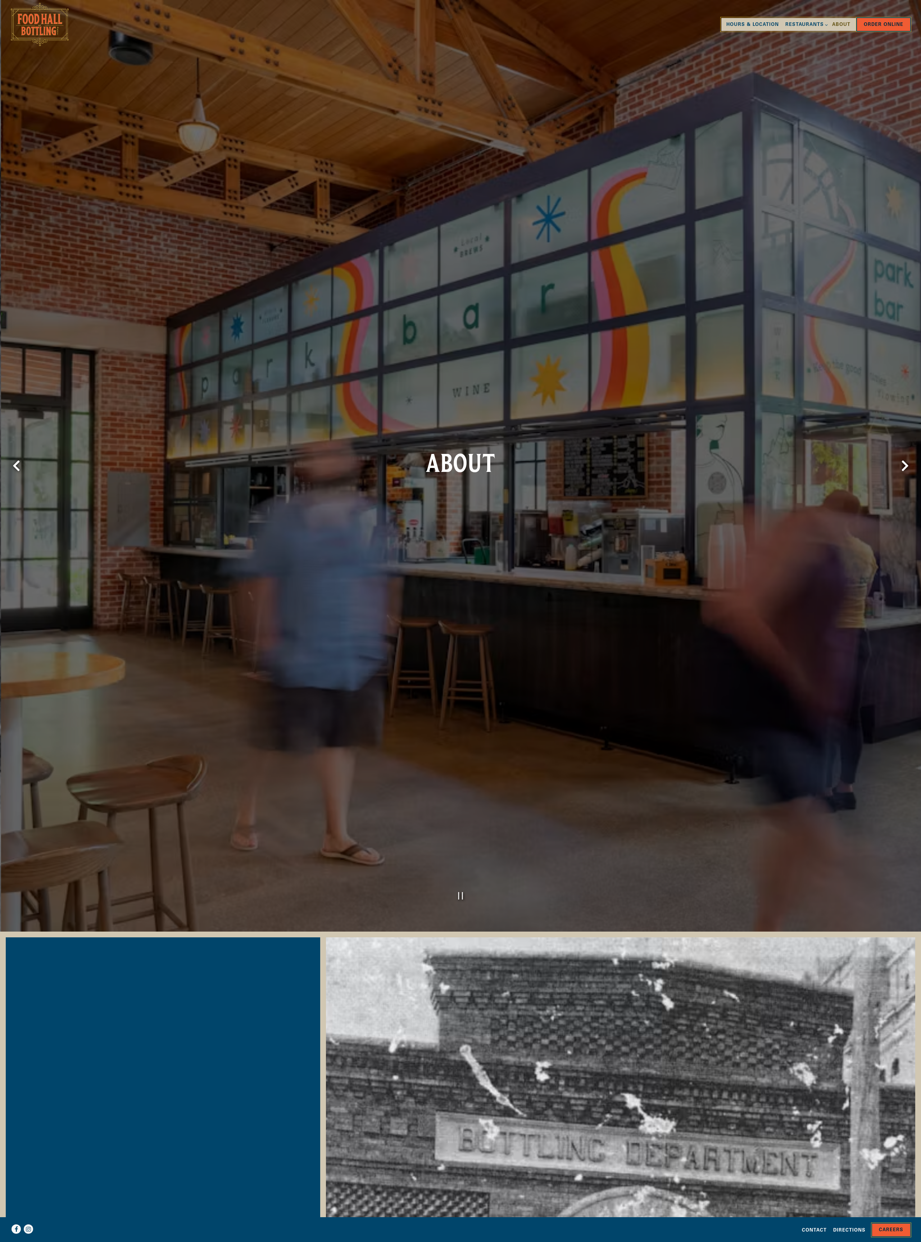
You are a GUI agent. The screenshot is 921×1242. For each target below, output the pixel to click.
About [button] (841, 25)
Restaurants (805, 24)
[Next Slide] (905, 466)
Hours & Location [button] (752, 25)
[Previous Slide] (16, 466)
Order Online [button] (883, 25)
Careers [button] (891, 1230)
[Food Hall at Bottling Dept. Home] (44, 24)
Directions (849, 1230)
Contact (814, 1230)
